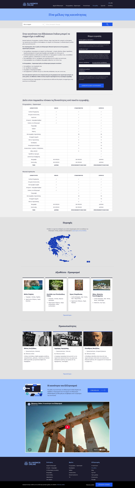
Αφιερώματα (49, 477)
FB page (93, 479)
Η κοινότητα (86, 5)
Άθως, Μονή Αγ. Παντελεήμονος (97, 295)
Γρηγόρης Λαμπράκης (61, 348)
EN (111, 3)
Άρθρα (70, 470)
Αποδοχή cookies (104, 484)
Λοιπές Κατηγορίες (75, 297)
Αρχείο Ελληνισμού (58, 5)
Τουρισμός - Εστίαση (30, 297)
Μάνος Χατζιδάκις (30, 348)
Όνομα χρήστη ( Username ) (86, 39)
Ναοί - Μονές (84, 297)
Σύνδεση (110, 5)
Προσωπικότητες (30, 351)
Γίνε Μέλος (94, 390)
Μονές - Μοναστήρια (99, 300)
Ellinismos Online (30, 353)
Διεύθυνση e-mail (83, 49)
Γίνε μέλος (95, 5)
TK (69, 477)
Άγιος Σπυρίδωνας (76, 294)
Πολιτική (68, 351)
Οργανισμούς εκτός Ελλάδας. (79, 230)
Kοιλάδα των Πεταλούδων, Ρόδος (56, 295)
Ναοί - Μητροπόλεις (76, 298)
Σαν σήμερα (49, 479)
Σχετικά (103, 5)
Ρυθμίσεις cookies (90, 484)
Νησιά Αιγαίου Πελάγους (54, 302)
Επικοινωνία (94, 477)
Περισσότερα (67, 315)
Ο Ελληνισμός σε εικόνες (52, 470)
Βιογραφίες (49, 472)
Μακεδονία (96, 302)
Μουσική (37, 351)
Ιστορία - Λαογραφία (51, 468)
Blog (92, 470)
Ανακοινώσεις (72, 472)
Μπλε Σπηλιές (29, 294)
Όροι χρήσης (94, 475)
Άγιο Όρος (102, 302)
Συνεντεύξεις (49, 475)
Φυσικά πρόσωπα (73, 475)
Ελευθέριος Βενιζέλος (92, 348)
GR (109, 3)
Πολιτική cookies (61, 484)
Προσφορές (72, 468)
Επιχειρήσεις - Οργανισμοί (73, 5)
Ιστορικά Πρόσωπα (101, 351)
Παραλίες (38, 297)
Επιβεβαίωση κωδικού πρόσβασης (84, 70)
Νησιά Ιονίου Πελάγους (31, 299)
